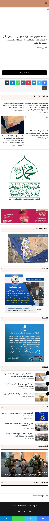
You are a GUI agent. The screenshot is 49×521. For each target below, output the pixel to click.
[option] (24, 464)
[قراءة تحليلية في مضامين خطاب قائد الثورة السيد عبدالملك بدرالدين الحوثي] (41, 377)
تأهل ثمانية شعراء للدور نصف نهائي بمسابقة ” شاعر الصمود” (18, 414)
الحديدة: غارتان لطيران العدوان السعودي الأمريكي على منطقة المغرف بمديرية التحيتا (13, 105)
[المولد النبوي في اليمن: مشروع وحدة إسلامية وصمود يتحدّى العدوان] (41, 387)
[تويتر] (39, 83)
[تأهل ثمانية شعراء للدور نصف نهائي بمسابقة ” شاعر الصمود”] (41, 416)
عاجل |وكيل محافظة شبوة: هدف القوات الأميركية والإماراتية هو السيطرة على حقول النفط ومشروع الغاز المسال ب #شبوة (12, 139)
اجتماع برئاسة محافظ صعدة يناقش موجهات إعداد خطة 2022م (18, 424)
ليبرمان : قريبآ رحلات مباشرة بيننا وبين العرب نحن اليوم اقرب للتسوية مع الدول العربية (37, 133)
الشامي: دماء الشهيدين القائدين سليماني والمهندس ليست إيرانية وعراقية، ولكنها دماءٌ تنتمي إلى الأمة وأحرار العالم (36, 106)
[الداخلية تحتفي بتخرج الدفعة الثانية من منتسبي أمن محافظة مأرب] (41, 437)
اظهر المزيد (25, 72)
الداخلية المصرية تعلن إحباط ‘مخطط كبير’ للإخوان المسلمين (27, 473)
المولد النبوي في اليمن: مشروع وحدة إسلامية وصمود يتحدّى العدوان (18, 385)
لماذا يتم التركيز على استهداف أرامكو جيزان (19, 394)
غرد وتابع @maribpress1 (40, 496)
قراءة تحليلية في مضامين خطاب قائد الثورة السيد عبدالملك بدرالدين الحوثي (19, 375)
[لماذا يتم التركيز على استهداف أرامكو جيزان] (41, 397)
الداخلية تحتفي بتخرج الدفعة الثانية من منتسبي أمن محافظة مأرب (20, 434)
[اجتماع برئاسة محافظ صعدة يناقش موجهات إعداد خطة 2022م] (41, 427)
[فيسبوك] (44, 83)
